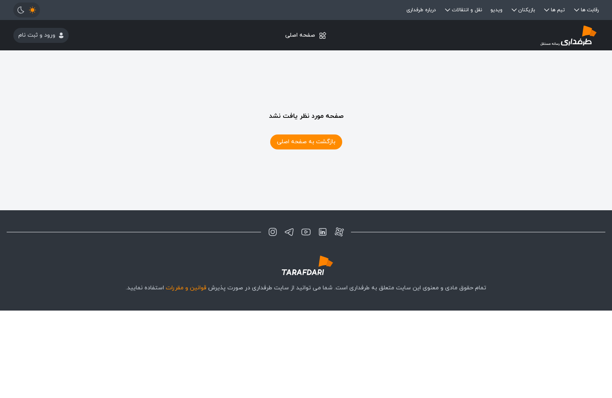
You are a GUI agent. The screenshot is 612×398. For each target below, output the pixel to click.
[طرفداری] (501, 35)
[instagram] (273, 232)
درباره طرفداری (421, 10)
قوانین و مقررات (186, 288)
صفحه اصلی (300, 35)
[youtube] (306, 232)
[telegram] (289, 232)
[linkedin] (323, 232)
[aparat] (339, 232)
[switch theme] (26, 9)
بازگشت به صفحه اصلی (306, 142)
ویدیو (496, 10)
